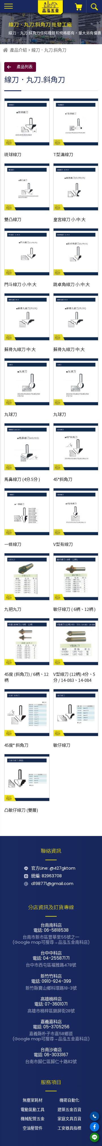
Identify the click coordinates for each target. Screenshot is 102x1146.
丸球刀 (10, 414)
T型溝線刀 (63, 154)
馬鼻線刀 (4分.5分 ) (22, 479)
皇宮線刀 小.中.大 (69, 219)
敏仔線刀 (61, 745)
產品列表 (25, 67)
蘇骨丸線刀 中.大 (20, 349)
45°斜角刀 (62, 479)
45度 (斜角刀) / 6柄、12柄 (26, 677)
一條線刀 (12, 544)
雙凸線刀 (12, 219)
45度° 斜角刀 (16, 745)
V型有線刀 (63, 544)
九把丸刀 (12, 609)
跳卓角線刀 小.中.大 (71, 284)
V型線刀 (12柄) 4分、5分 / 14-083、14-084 (74, 677)
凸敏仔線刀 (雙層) (21, 810)
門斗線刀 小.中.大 (20, 284)
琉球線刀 (12, 154)
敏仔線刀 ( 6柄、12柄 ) (74, 609)
